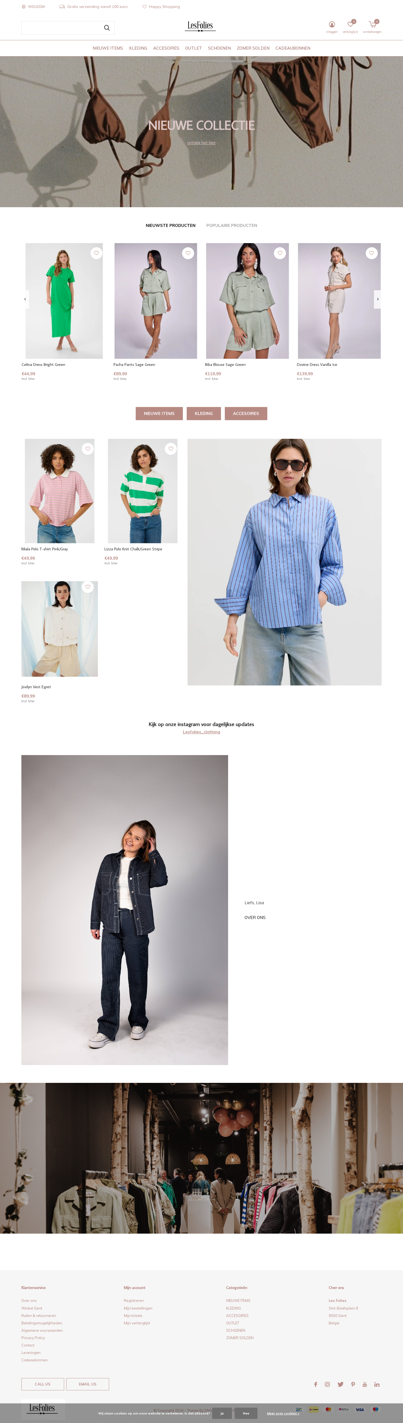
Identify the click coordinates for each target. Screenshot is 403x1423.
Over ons (255, 917)
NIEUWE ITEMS (108, 48)
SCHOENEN (219, 48)
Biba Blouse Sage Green (225, 364)
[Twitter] (340, 1384)
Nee (246, 1413)
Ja (222, 1413)
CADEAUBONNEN (293, 48)
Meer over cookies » (283, 1413)
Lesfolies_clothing (201, 732)
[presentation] (25, 299)
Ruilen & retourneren (38, 1315)
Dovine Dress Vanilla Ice (317, 364)
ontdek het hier (201, 142)
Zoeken (107, 28)
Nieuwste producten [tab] (170, 225)
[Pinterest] (353, 1384)
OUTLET (193, 48)
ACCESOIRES (166, 48)
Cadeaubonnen (34, 1360)
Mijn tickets (133, 1315)
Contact (28, 1345)
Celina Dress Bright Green (43, 364)
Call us (42, 1384)
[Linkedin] (376, 1384)
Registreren (134, 1300)
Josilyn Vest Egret (36, 686)
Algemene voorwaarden (42, 1330)
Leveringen (31, 1352)
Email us (88, 1384)
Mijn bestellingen (138, 1308)
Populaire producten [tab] (231, 225)
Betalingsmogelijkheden (41, 1323)
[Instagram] (327, 1384)
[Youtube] (365, 1384)
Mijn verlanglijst (137, 1323)
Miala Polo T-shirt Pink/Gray (44, 548)
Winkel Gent (31, 1308)
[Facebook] (315, 1384)
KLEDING (138, 48)
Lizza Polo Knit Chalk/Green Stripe (133, 548)
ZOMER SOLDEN (253, 48)
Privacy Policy (33, 1338)
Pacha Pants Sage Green (134, 364)
